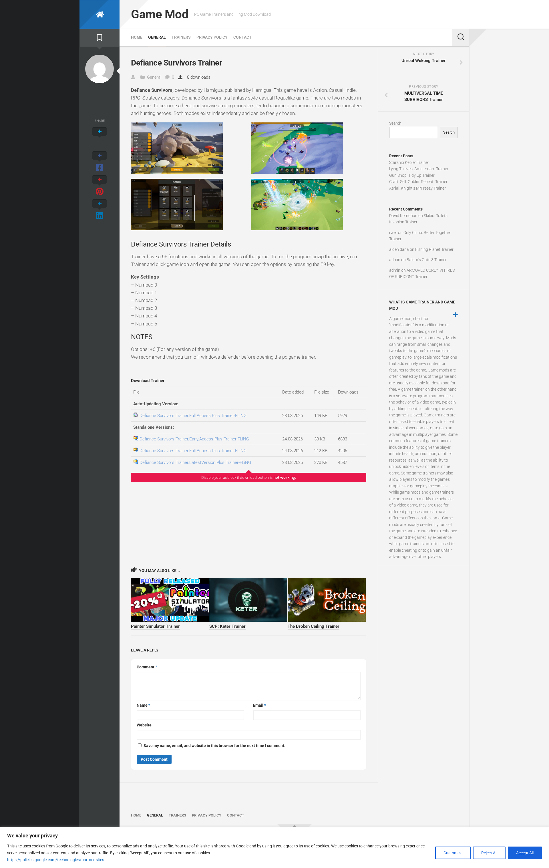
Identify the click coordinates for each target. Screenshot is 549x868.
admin (394, 259)
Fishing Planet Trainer (434, 249)
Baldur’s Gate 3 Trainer (427, 259)
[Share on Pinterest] (99, 185)
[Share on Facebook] (99, 161)
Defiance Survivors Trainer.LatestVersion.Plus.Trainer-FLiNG (195, 462)
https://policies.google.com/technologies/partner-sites (55, 859)
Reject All (489, 853)
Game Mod (159, 14)
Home (136, 37)
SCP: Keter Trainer (227, 626)
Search (395, 123)
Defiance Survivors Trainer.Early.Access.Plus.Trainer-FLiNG (194, 439)
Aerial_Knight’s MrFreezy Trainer (417, 188)
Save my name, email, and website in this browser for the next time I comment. (214, 745)
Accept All (525, 853)
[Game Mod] (99, 14)
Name (143, 705)
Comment (147, 667)
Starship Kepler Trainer (409, 162)
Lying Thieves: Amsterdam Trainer (418, 168)
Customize (452, 853)
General (157, 37)
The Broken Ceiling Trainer (313, 626)
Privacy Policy (212, 37)
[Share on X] (99, 137)
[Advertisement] (248, 524)
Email (259, 705)
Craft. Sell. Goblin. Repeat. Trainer (418, 181)
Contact (242, 37)
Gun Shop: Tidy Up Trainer (412, 175)
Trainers (181, 37)
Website (144, 725)
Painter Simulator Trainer (155, 626)
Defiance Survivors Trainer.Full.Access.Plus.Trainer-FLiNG (193, 415)
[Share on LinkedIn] (99, 210)
